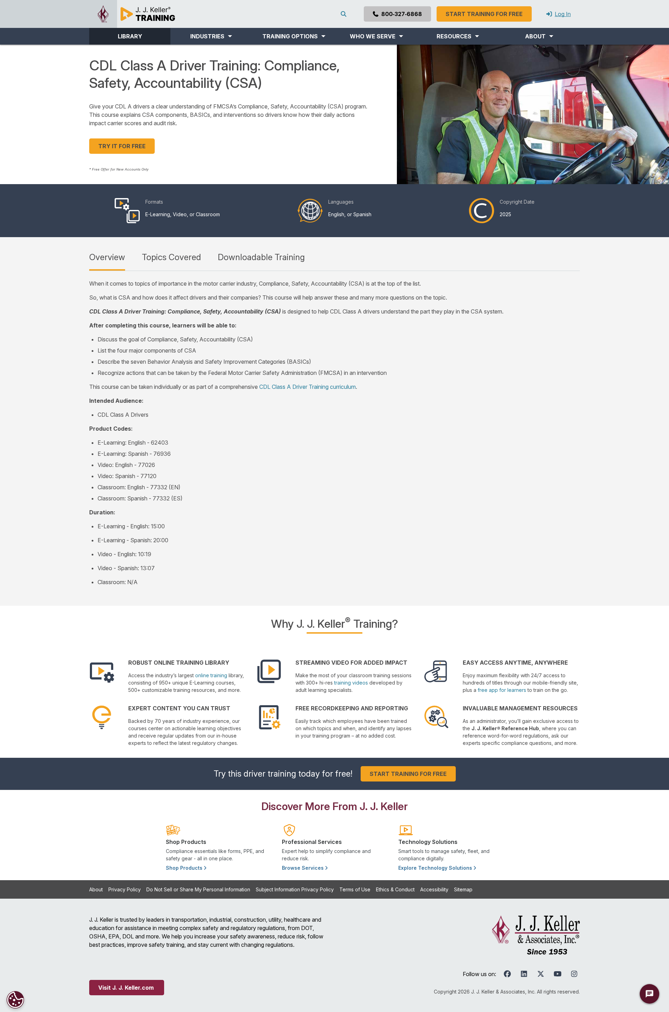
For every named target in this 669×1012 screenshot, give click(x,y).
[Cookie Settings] (15, 1000)
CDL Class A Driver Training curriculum (307, 386)
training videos (351, 683)
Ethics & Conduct (395, 889)
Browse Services (303, 868)
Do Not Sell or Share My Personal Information (198, 889)
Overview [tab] (107, 257)
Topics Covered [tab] (171, 257)
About (96, 889)
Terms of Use (354, 889)
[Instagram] (574, 974)
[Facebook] (507, 974)
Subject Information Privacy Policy (295, 889)
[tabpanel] (334, 432)
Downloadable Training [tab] (261, 257)
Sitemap (463, 889)
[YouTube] (557, 974)
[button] (211, 36)
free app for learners (502, 690)
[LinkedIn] (524, 974)
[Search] (345, 14)
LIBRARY (130, 36)
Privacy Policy (124, 889)
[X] (540, 974)
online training (211, 675)
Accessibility (434, 889)
